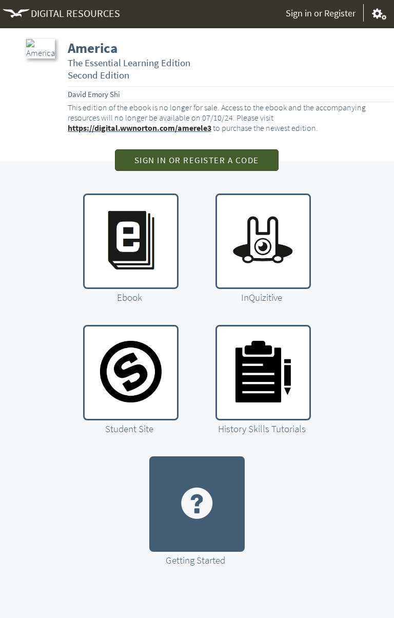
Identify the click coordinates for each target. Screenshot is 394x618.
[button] (197, 160)
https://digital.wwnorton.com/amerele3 (139, 128)
